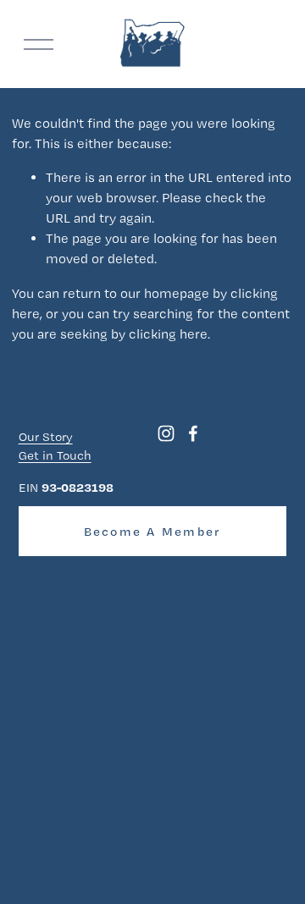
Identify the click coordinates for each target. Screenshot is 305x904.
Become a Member (153, 531)
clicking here (168, 334)
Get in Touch (55, 455)
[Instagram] (166, 433)
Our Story (46, 436)
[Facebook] (193, 433)
